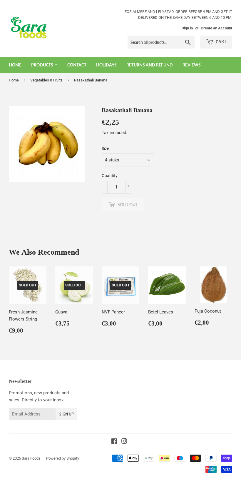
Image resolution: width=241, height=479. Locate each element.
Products (42, 64)
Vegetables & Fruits (46, 80)
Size (105, 148)
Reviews (192, 64)
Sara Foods (31, 458)
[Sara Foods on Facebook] (114, 442)
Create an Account (216, 28)
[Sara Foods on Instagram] (124, 442)
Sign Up (66, 414)
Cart (220, 41)
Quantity (110, 175)
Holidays (106, 64)
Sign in (187, 28)
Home (15, 64)
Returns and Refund (149, 64)
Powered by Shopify (62, 458)
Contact (76, 64)
